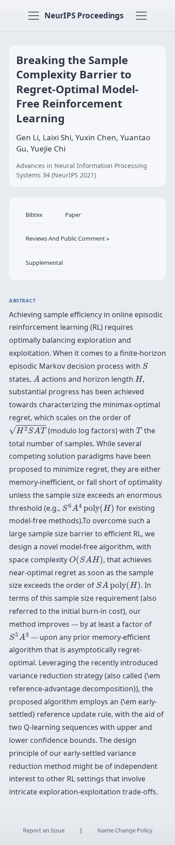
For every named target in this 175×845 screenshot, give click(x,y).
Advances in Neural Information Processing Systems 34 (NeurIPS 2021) (81, 170)
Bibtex (34, 215)
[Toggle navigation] (33, 15)
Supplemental (44, 263)
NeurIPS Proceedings (83, 15)
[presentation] (145, 366)
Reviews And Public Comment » (67, 238)
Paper (73, 215)
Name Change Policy (125, 830)
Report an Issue (44, 830)
